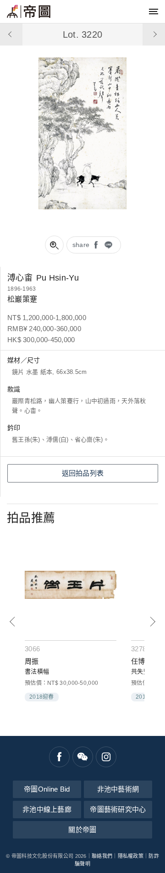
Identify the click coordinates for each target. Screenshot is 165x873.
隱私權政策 (131, 856)
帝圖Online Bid (47, 789)
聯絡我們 (102, 856)
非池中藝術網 (118, 789)
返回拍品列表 (83, 473)
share (81, 244)
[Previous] (13, 621)
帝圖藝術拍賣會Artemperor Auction (28, 11)
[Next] (152, 621)
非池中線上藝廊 (47, 809)
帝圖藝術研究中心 (118, 809)
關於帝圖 (82, 829)
